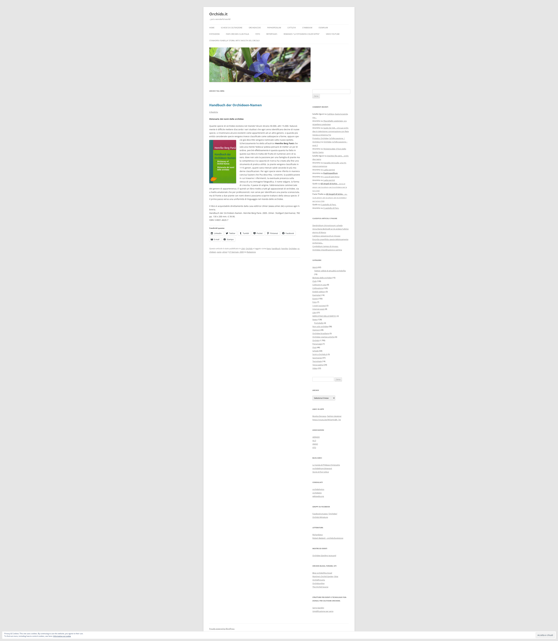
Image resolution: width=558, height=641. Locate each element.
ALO (314, 440)
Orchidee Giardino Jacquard (324, 555)
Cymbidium (307, 27)
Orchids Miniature (320, 517)
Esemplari (323, 27)
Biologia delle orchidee (322, 277)
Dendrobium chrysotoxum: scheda (327, 225)
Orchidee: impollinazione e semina (327, 250)
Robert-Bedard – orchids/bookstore (327, 538)
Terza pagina (317, 364)
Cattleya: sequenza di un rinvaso (326, 236)
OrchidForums (318, 580)
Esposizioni (214, 34)
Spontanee (317, 357)
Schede (315, 351)
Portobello (318, 323)
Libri (243, 248)
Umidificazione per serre (322, 611)
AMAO (315, 444)
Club (314, 281)
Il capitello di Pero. (328, 204)
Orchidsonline (318, 583)
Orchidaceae (255, 27)
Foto (257, 34)
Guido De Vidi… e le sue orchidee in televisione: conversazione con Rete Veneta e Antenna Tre (330, 131)
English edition (318, 291)
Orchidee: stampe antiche (323, 337)
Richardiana (317, 534)
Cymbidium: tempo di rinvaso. (325, 246)
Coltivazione (317, 288)
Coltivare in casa (319, 284)
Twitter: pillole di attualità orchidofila (330, 270)
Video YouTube (333, 34)
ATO (314, 447)
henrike (284, 248)
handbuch (276, 248)
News (314, 319)
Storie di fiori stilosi (320, 472)
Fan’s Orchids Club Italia (237, 34)
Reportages (271, 34)
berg (269, 248)
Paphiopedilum (274, 27)
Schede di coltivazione (231, 27)
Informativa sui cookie (62, 636)
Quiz (314, 347)
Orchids (249, 248)
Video (314, 368)
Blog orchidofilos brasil (322, 573)
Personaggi (317, 344)
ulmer (224, 252)
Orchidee (293, 248)
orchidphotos (318, 489)
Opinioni (316, 330)
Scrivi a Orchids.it (319, 354)
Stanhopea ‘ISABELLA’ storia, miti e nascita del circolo (234, 40)
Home (211, 27)
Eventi (315, 298)
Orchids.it (218, 14)
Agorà (315, 267)
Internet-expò (318, 309)
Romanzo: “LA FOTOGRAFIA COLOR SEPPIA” (302, 34)
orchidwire (317, 492)
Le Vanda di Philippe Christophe (326, 465)
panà (219, 252)
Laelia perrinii (329, 169)
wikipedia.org (318, 496)
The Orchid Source (320, 587)
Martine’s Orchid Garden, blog (325, 576)
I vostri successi (319, 305)
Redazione (251, 252)
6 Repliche (213, 112)
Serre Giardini (318, 607)
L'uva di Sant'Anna (331, 176)
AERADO (316, 437)
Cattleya (291, 27)
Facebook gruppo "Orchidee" (324, 513)
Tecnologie (317, 361)
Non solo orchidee (320, 326)
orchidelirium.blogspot (322, 468)
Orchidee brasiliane (320, 333)
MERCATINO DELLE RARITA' (324, 316)
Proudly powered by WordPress (222, 629)
